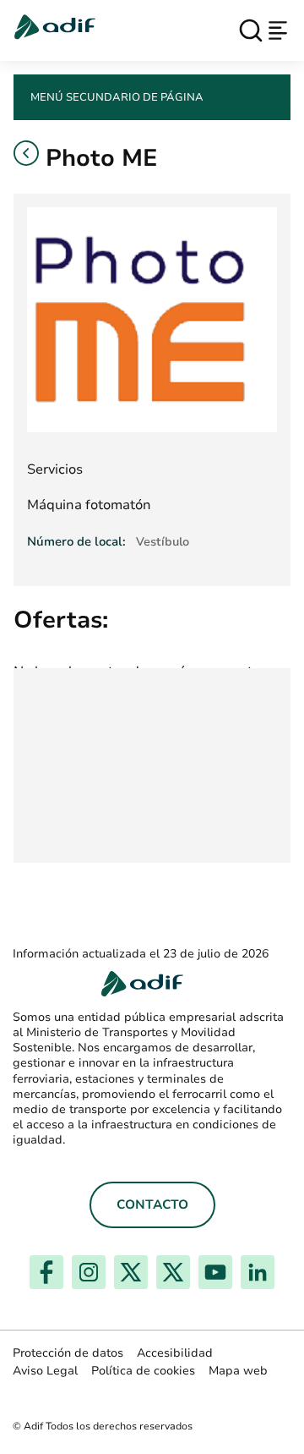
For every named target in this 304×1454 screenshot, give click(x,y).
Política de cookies (143, 1371)
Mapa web (238, 1371)
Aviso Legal (45, 1371)
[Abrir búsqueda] (250, 30)
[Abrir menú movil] (277, 30)
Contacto (152, 1204)
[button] (26, 153)
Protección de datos (68, 1353)
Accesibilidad (175, 1353)
